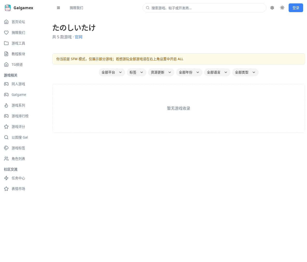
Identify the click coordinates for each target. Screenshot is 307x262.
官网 (78, 37)
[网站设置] (272, 8)
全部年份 (185, 72)
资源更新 (157, 72)
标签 (133, 72)
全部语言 (213, 72)
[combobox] (207, 7)
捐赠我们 (76, 7)
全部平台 (108, 72)
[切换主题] (282, 7)
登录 (295, 7)
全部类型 (242, 72)
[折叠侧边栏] (58, 7)
